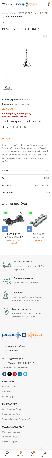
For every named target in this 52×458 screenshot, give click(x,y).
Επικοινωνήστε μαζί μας (14, 346)
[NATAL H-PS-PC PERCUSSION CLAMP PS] (13, 220)
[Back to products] (7, 22)
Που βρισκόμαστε (11, 350)
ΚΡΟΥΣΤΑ (43, 13)
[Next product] (11, 22)
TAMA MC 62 (38, 234)
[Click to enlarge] (7, 76)
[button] (5, 229)
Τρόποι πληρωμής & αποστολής (16, 419)
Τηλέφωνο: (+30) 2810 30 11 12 (20, 363)
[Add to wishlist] (21, 212)
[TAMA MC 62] (38, 220)
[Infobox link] (26, 266)
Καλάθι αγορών (9, 396)
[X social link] (14, 127)
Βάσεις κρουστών (14, 16)
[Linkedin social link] (21, 127)
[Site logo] (26, 4)
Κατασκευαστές (9, 386)
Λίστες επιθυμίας (9, 441)
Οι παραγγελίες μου (11, 436)
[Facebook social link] (10, 127)
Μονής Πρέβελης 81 (15, 358)
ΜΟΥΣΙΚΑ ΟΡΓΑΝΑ (27, 13)
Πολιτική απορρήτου (11, 414)
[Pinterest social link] (17, 127)
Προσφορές (7, 391)
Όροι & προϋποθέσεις (12, 409)
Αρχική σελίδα (8, 13)
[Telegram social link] (25, 127)
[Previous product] (4, 22)
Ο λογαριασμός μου (11, 431)
